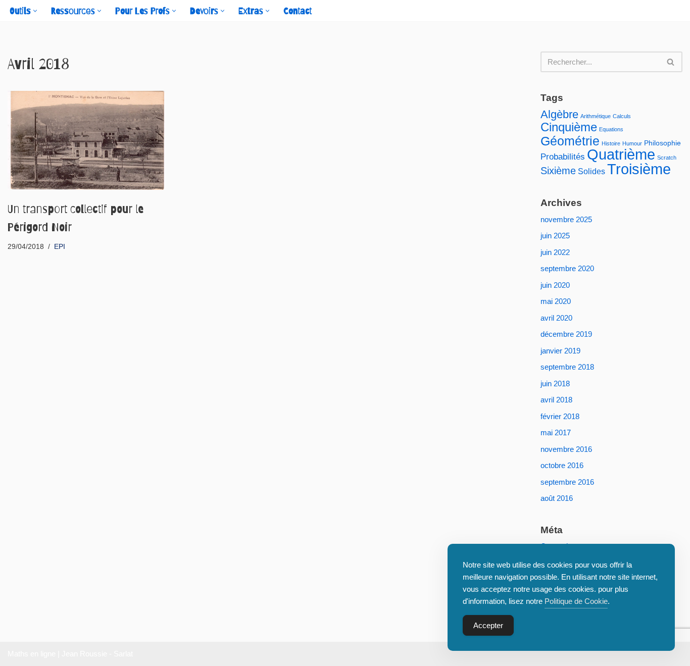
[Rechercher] (671, 62)
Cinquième (568, 127)
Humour (632, 143)
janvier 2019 (560, 350)
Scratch (666, 158)
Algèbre (559, 114)
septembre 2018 (567, 367)
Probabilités (562, 156)
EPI (59, 246)
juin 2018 (555, 383)
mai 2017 (555, 432)
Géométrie (570, 141)
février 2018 (559, 416)
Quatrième (621, 154)
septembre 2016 (567, 482)
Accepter (488, 625)
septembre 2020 (567, 268)
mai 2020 (555, 301)
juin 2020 (555, 285)
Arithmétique (595, 116)
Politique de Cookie (576, 601)
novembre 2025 (566, 219)
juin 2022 (555, 252)
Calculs (622, 116)
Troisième (639, 169)
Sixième (558, 170)
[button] (35, 11)
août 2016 (556, 498)
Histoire (611, 143)
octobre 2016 (561, 465)
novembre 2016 (566, 449)
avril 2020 (556, 318)
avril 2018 (556, 399)
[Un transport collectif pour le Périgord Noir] (86, 140)
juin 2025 (555, 235)
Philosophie (662, 143)
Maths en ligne (32, 653)
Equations (611, 129)
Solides (591, 171)
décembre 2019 (566, 334)
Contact (297, 11)
